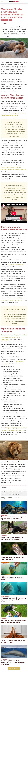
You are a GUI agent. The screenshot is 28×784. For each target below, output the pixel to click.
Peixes (2, 576)
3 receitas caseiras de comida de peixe (12, 578)
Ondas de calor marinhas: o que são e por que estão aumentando (13, 518)
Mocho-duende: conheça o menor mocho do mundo (13, 558)
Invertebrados (5, 596)
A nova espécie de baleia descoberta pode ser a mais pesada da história (13, 662)
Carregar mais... (14, 668)
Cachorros (4, 535)
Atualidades (4, 5)
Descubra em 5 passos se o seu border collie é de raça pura (12, 538)
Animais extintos (5, 659)
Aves (2, 555)
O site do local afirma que (15, 264)
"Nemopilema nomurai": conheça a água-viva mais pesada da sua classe (13, 600)
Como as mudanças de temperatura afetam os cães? (13, 641)
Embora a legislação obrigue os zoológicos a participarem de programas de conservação (14, 337)
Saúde (2, 638)
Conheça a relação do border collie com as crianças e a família (13, 621)
